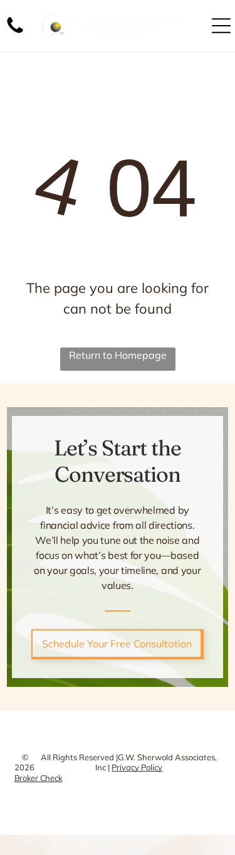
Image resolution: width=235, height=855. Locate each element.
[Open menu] (221, 25)
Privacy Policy (137, 767)
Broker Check (38, 778)
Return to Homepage (118, 355)
